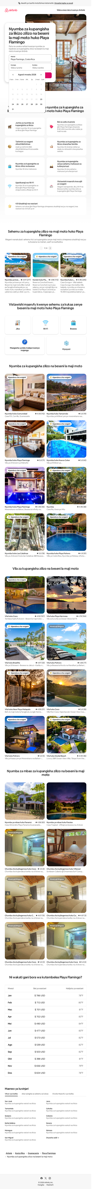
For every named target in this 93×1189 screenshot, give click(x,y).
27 (27, 104)
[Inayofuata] (50, 248)
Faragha (41, 1185)
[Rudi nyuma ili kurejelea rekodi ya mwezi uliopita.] (13, 74)
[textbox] (19, 67)
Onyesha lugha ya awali (63, 3)
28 (32, 104)
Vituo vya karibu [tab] (11, 1094)
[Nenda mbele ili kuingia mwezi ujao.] (41, 74)
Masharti (49, 1185)
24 (13, 104)
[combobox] (30, 59)
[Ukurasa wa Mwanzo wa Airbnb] (11, 10)
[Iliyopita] (41, 248)
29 (36, 104)
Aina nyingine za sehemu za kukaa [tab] (35, 1094)
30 (41, 104)
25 (18, 104)
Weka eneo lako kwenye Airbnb (71, 10)
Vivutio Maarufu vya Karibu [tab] (63, 1094)
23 (41, 99)
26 (22, 104)
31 (13, 109)
